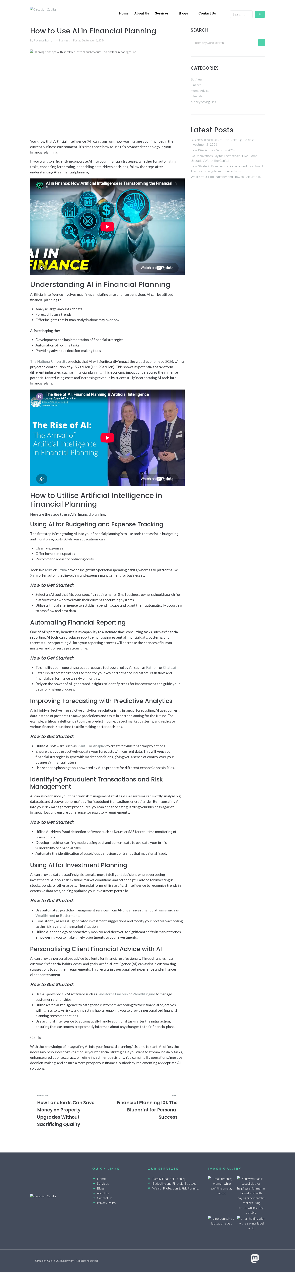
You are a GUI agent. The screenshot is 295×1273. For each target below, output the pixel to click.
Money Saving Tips (203, 102)
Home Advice (200, 90)
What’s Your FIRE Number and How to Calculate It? (226, 176)
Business (64, 40)
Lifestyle (196, 96)
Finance (196, 85)
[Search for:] (223, 42)
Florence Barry (43, 40)
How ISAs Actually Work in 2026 (213, 150)
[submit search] (260, 14)
